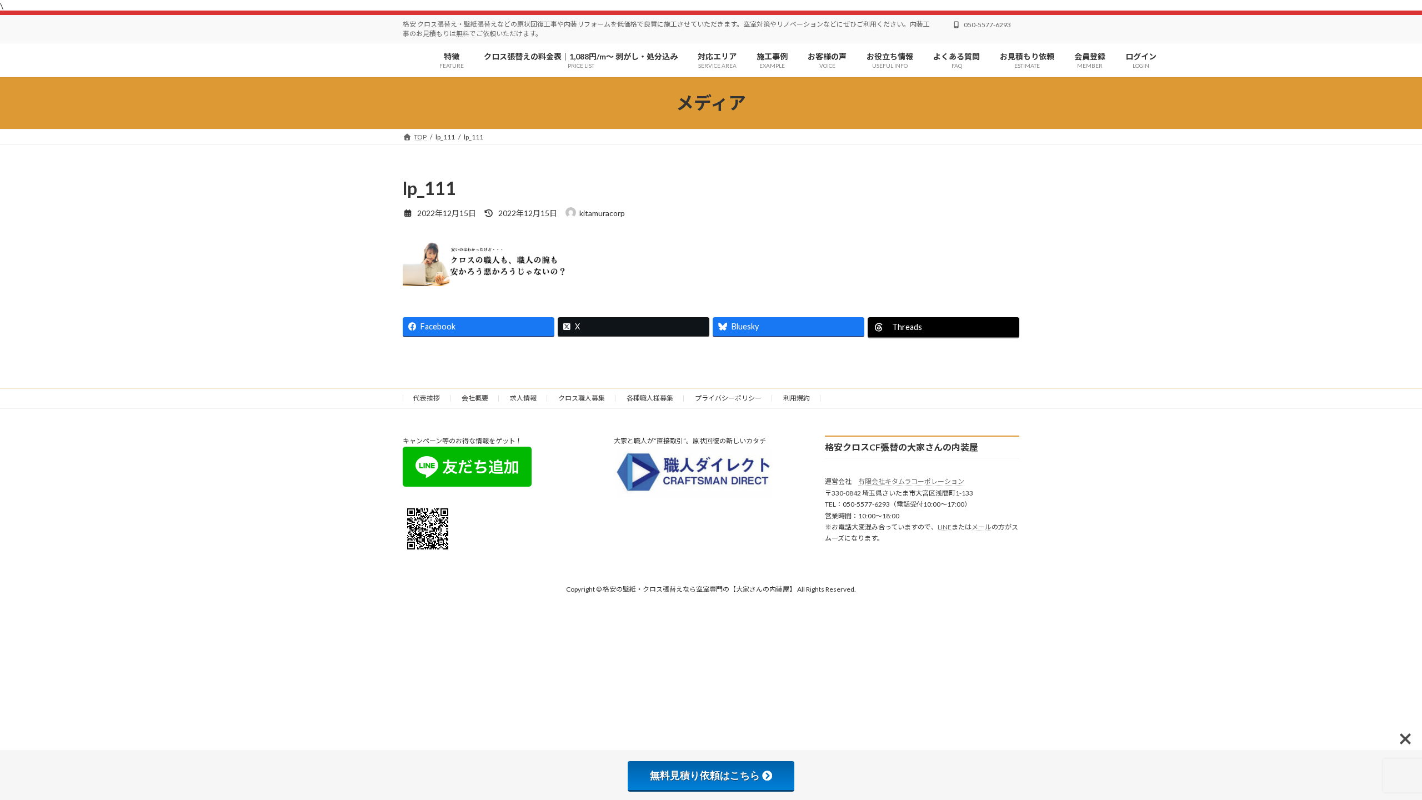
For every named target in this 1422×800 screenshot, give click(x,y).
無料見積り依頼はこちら (705, 775)
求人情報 (523, 398)
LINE (945, 527)
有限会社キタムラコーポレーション (911, 481)
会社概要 (475, 398)
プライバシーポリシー (728, 398)
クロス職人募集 (581, 398)
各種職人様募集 (650, 398)
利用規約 (796, 398)
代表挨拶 (426, 398)
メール (982, 527)
